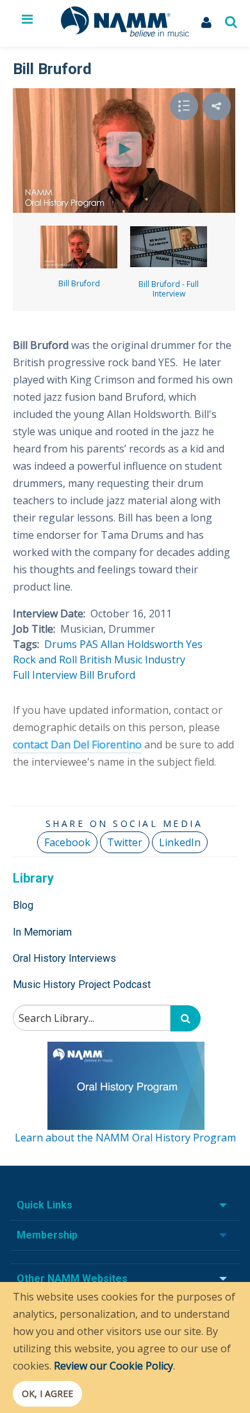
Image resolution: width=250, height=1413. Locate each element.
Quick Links (44, 1205)
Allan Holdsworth (142, 644)
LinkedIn (180, 842)
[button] (217, 106)
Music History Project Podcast (82, 984)
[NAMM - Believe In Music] (125, 33)
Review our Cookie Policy (113, 1366)
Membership (47, 1235)
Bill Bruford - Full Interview (168, 289)
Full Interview (45, 675)
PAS (88, 644)
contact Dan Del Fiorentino (77, 744)
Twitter (124, 842)
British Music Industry (132, 659)
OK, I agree (47, 1393)
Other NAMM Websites (72, 1278)
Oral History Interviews (64, 958)
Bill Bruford (79, 283)
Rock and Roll (45, 659)
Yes (194, 644)
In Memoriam (42, 932)
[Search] (186, 1018)
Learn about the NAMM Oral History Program (125, 1138)
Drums (60, 644)
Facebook (67, 842)
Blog (23, 905)
